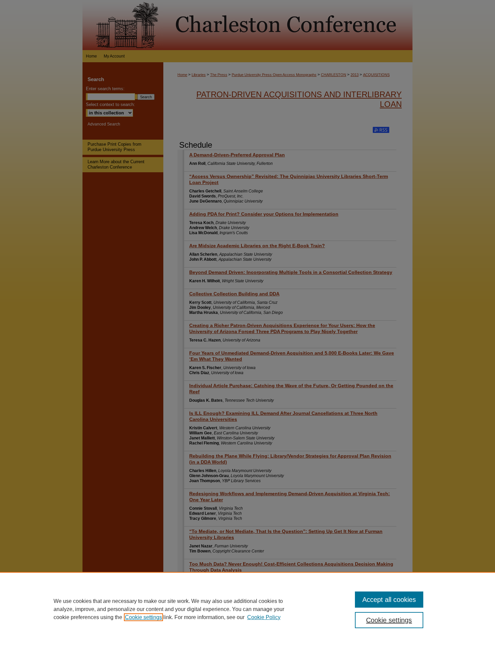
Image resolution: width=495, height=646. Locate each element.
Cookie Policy (263, 617)
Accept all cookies (389, 599)
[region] (247, 609)
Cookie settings (143, 617)
